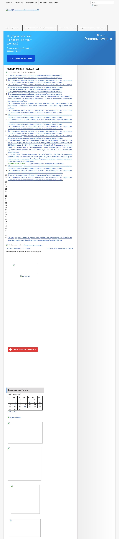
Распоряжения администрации (33, 245)
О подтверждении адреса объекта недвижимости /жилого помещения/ (35, 75)
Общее (7, 28)
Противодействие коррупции (47, 28)
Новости (9, 2)
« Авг (9, 411)
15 (15, 404)
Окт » (15, 411)
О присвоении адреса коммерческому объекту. (46, 163)
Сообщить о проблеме (21, 58)
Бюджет (73, 28)
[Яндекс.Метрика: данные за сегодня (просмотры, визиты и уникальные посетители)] (14, 417)
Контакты (43, 2)
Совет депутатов (29, 28)
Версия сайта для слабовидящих (24, 349)
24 (25, 407)
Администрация (16, 28)
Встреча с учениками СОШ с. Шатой (18, 248)
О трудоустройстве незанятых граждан (60, 248)
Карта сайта (53, 2)
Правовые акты (64, 28)
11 (30, 402)
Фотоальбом (19, 2)
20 (40, 404)
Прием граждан (31, 2)
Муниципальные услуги (86, 28)
